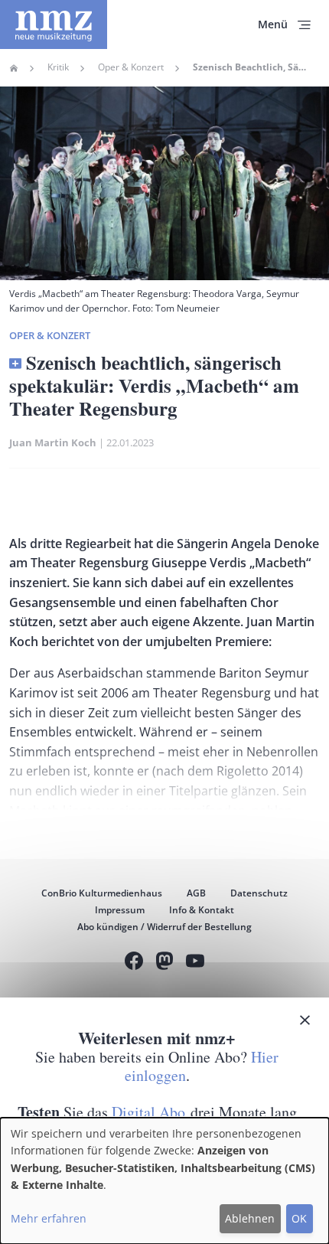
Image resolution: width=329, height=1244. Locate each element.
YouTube (195, 962)
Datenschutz (259, 893)
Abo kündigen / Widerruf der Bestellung (164, 926)
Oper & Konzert (131, 67)
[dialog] (164, 1181)
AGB (196, 893)
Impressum (120, 909)
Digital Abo (148, 1112)
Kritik (58, 67)
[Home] (53, 24)
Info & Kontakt (201, 909)
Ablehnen (250, 1218)
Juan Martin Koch (52, 442)
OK (299, 1218)
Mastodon (164, 962)
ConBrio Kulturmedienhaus (101, 893)
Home (13, 68)
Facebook (134, 962)
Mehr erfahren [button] (48, 1218)
